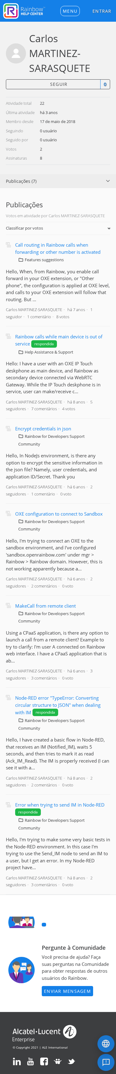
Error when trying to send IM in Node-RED (60, 805)
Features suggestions (44, 259)
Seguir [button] (59, 84)
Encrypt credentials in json (43, 428)
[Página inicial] (24, 10)
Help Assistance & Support (49, 352)
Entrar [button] (102, 11)
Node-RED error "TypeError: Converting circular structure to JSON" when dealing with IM (58, 705)
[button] (70, 11)
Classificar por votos (24, 228)
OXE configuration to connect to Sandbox (59, 514)
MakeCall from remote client (45, 606)
